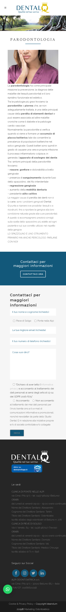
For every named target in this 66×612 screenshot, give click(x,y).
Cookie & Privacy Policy (21, 603)
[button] (7, 589)
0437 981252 (43, 495)
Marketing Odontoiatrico (36, 609)
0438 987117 (41, 527)
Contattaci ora (33, 274)
